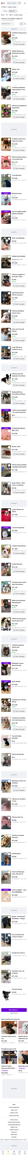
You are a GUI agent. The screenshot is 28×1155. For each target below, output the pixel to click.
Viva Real (14, 1137)
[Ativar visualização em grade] (25, 23)
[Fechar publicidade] (1, 1139)
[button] (14, 3)
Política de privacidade (14, 1122)
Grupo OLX (14, 1132)
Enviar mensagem (20, 44)
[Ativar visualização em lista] (21, 23)
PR (7, 14)
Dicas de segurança (14, 1107)
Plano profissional (14, 1115)
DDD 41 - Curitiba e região (15, 14)
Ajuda (14, 1104)
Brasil (2, 14)
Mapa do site (14, 1127)
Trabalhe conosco (14, 1129)
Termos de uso (14, 1119)
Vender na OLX (14, 1112)
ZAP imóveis (14, 1134)
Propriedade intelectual (14, 1124)
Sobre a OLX (14, 1110)
